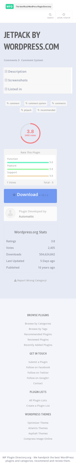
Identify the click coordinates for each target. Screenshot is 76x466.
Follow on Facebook (38, 367)
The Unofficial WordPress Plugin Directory (29, 6)
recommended (47, 110)
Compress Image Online (38, 438)
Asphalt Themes (38, 433)
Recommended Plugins (38, 334)
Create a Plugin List (38, 405)
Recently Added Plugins (38, 345)
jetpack (27, 110)
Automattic (26, 216)
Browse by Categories (38, 323)
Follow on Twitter (38, 372)
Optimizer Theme (38, 422)
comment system (37, 103)
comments (60, 103)
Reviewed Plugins (38, 339)
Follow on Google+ (38, 378)
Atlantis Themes (38, 428)
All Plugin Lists (38, 400)
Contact (38, 383)
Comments (11, 60)
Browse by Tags (38, 329)
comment (14, 103)
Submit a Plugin (38, 362)
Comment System (32, 60)
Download (32, 196)
